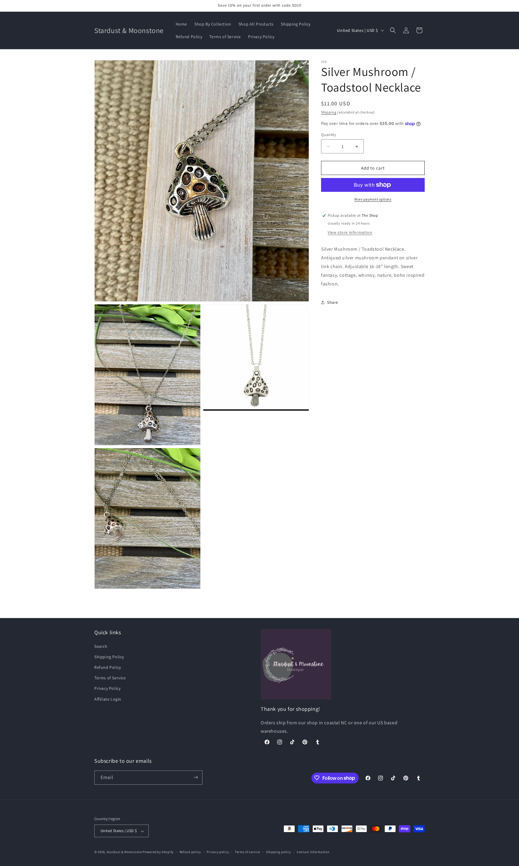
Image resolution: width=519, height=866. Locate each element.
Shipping (328, 112)
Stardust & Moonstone (124, 852)
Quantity (328, 134)
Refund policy (190, 852)
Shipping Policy (109, 656)
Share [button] (332, 302)
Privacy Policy (107, 688)
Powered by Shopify (158, 852)
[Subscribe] (195, 777)
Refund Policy (107, 667)
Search (101, 646)
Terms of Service (110, 677)
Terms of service (247, 852)
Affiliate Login (107, 699)
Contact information (313, 852)
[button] (392, 30)
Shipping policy (278, 852)
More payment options (372, 199)
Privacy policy (218, 852)
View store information (350, 232)
